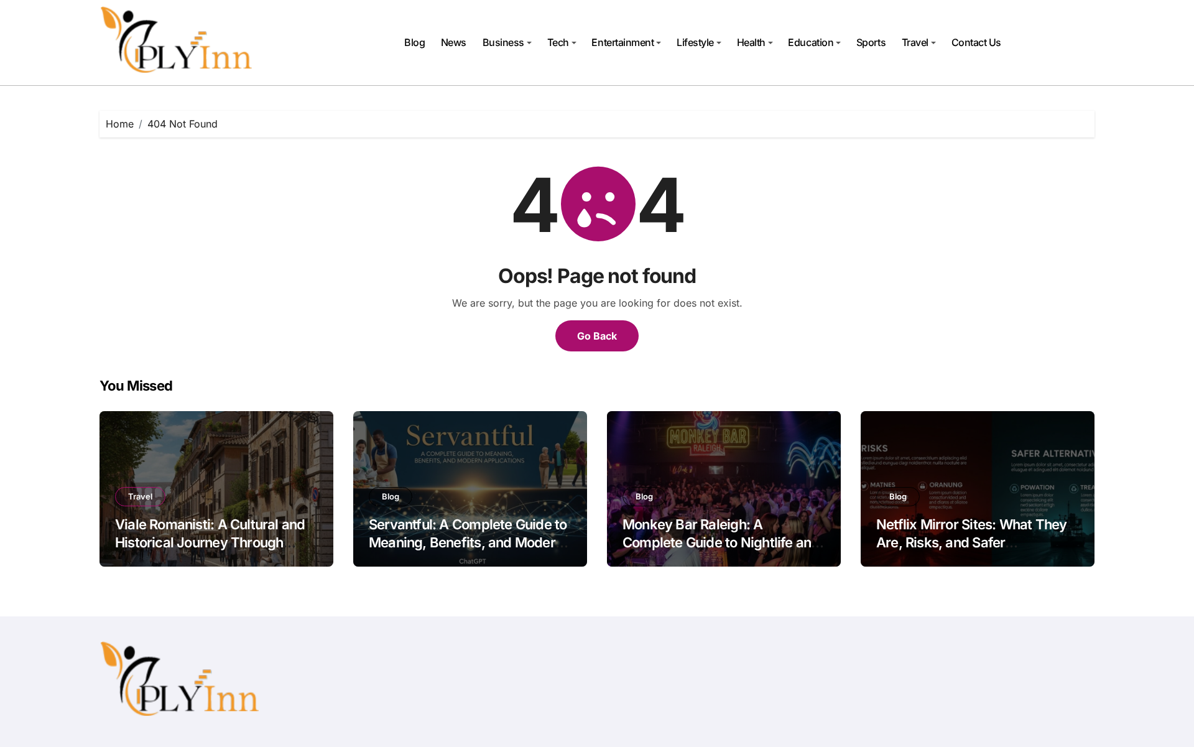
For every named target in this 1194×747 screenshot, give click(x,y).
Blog (414, 42)
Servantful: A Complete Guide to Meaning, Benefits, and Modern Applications (468, 542)
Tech (558, 42)
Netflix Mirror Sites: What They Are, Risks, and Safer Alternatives (971, 542)
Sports (871, 42)
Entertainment (622, 42)
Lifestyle (695, 42)
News (453, 42)
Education (810, 42)
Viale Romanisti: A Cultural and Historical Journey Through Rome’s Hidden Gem (210, 542)
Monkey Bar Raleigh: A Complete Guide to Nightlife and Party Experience (720, 542)
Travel (915, 42)
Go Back (597, 336)
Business (503, 42)
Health (751, 42)
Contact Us (976, 42)
